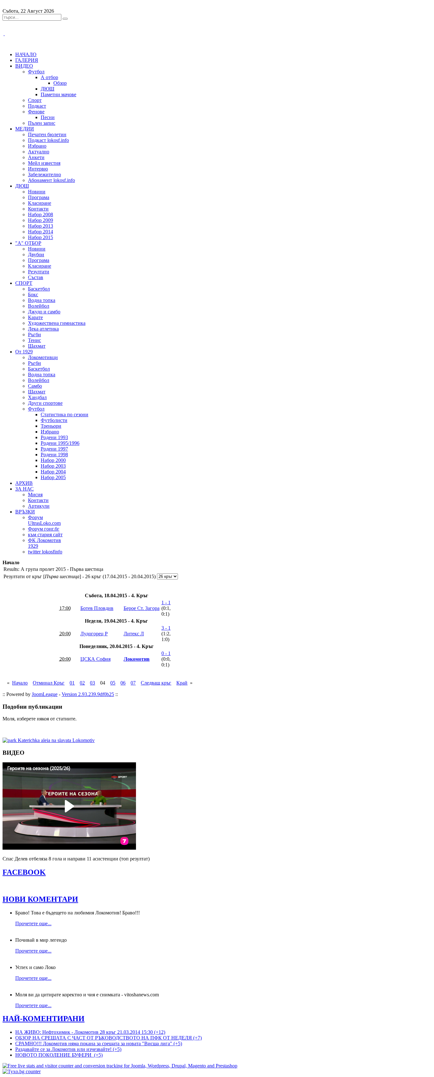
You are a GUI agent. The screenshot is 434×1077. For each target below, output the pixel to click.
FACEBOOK (24, 872)
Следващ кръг (156, 683)
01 (72, 683)
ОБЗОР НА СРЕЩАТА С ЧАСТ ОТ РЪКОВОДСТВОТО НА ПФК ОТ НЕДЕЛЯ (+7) (108, 1037)
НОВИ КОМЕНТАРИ (40, 899)
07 (133, 683)
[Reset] (65, 19)
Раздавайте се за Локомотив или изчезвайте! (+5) (68, 1049)
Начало (20, 683)
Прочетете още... (33, 923)
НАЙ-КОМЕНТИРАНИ (44, 1018)
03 (92, 683)
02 (82, 683)
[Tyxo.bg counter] (22, 1071)
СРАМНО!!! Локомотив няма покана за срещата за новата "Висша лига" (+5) (98, 1043)
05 (112, 683)
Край (181, 683)
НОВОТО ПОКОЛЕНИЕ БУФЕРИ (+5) (59, 1055)
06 (122, 683)
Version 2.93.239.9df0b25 (88, 694)
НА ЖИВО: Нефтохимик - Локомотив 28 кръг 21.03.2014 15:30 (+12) (90, 1032)
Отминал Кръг (48, 683)
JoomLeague (45, 694)
